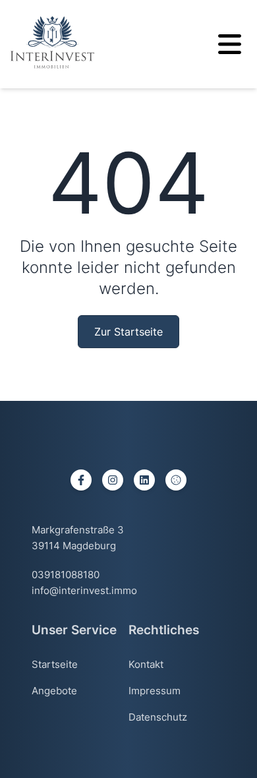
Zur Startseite (128, 331)
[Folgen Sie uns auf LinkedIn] (144, 480)
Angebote (54, 690)
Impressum (154, 690)
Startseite (55, 664)
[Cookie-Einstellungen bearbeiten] (175, 480)
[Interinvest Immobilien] (52, 42)
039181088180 (66, 574)
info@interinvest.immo (84, 590)
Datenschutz (157, 717)
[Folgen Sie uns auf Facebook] (81, 480)
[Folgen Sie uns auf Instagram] (112, 480)
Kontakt (145, 664)
